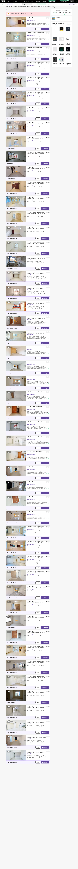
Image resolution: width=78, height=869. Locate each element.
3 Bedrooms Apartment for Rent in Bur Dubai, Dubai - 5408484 (36, 333)
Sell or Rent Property (64, 1)
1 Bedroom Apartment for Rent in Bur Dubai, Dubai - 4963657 (36, 348)
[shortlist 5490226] (47, 586)
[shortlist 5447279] (47, 542)
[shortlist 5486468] (47, 646)
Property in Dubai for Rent (13, 6)
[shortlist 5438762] (47, 48)
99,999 (31, 274)
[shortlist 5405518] (47, 242)
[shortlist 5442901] (47, 18)
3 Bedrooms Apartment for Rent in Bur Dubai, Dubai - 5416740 (36, 288)
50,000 (31, 259)
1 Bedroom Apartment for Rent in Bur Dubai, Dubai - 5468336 (36, 602)
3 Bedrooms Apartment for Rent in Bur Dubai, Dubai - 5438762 (36, 48)
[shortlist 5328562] (47, 452)
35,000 (31, 469)
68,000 (31, 65)
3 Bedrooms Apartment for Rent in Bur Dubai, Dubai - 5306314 (36, 93)
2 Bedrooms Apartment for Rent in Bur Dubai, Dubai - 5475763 (36, 363)
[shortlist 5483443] (47, 137)
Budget (48, 4)
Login (72, 1)
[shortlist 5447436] (47, 691)
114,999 (31, 95)
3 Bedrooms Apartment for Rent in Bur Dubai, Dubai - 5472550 (36, 617)
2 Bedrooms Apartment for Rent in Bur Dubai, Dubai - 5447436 (36, 692)
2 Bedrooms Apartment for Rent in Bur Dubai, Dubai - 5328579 (36, 63)
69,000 (31, 140)
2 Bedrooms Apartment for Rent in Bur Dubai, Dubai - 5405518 (36, 243)
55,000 (31, 349)
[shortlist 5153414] (47, 302)
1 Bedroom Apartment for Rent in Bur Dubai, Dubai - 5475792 (36, 258)
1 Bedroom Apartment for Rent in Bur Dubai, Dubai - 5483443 (36, 138)
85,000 (31, 20)
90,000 (31, 200)
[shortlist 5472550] (47, 616)
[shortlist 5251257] (47, 631)
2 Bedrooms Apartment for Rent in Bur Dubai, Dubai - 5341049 (36, 228)
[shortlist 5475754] (47, 512)
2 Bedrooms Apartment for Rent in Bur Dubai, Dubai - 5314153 (36, 557)
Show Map (72, 4)
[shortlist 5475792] (47, 257)
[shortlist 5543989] (47, 571)
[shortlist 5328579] (47, 63)
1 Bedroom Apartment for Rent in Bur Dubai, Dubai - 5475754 (36, 512)
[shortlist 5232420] (47, 706)
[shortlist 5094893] (47, 152)
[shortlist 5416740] (47, 287)
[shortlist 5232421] (47, 392)
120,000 (31, 50)
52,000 (31, 679)
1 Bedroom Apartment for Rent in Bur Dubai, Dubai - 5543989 (36, 572)
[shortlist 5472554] (47, 317)
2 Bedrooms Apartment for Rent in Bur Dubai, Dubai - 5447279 (36, 542)
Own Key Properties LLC (12, 148)
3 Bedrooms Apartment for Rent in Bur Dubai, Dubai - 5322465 (36, 527)
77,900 (31, 424)
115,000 (31, 80)
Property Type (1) (41, 4)
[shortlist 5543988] (47, 212)
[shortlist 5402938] (47, 107)
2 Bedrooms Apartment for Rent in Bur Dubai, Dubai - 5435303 (36, 722)
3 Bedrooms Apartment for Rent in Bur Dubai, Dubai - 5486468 (36, 647)
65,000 (31, 409)
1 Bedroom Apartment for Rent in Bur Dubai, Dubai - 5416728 (36, 408)
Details (38, 28)
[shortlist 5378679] (47, 182)
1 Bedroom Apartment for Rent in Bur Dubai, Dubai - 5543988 (36, 213)
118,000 (31, 394)
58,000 (29, 693)
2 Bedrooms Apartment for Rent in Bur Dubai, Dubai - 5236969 (36, 497)
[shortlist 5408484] (47, 332)
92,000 (31, 499)
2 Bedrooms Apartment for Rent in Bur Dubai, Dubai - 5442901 (36, 18)
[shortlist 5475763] (47, 362)
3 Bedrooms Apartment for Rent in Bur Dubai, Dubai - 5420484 (36, 78)
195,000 (31, 304)
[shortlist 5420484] (47, 78)
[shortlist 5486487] (47, 482)
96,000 (31, 454)
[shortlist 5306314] (47, 92)
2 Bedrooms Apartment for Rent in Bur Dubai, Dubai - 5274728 (36, 273)
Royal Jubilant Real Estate (12, 28)
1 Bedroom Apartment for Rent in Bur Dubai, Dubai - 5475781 (36, 378)
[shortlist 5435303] (47, 721)
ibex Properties (10, 163)
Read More (47, 24)
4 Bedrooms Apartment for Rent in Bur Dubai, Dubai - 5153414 (36, 303)
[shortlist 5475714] (47, 736)
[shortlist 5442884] (47, 437)
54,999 (31, 215)
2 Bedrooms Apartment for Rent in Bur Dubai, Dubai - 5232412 (36, 123)
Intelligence (52, 1)
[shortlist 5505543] (47, 751)
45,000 (31, 170)
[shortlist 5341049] (47, 227)
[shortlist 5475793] (47, 467)
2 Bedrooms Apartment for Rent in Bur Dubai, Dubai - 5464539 (36, 198)
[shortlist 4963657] (47, 347)
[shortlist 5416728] (47, 407)
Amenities (54, 4)
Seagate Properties (11, 702)
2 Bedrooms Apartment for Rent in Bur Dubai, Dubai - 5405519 (36, 33)
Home (7, 6)
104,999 (31, 155)
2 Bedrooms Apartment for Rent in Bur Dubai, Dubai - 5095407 (36, 662)
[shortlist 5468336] (47, 601)
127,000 (31, 334)
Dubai (8, 1)
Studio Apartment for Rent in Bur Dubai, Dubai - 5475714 (36, 737)
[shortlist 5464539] (47, 197)
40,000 (31, 589)
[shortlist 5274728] (47, 272)
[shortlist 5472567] (47, 167)
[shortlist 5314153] (47, 557)
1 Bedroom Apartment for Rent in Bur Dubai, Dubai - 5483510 (36, 677)
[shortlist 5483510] (47, 676)
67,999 (31, 664)
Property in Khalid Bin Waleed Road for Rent (33, 6)
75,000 (31, 35)
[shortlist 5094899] (47, 422)
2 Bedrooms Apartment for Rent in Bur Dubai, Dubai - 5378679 (36, 183)
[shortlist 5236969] (47, 497)
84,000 (31, 708)
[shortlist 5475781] (47, 377)
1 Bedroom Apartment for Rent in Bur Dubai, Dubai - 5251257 (36, 632)
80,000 (31, 364)
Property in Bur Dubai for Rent (22, 6)
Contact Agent (45, 28)
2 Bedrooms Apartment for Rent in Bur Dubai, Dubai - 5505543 (36, 752)
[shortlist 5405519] (47, 33)
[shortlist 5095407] (47, 661)
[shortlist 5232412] (47, 122)
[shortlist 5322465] (47, 527)
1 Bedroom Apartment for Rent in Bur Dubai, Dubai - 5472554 (36, 318)
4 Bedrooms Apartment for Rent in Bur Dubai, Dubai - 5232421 (36, 393)
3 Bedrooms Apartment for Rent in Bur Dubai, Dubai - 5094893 (36, 153)
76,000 (31, 110)
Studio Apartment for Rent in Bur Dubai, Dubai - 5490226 (36, 587)
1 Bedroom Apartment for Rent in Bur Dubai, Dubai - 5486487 (36, 482)
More (60, 4)
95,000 (31, 649)
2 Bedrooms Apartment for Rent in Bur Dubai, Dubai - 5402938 (36, 108)
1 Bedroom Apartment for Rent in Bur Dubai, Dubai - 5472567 (36, 168)
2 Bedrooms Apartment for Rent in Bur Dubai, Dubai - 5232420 (36, 707)
